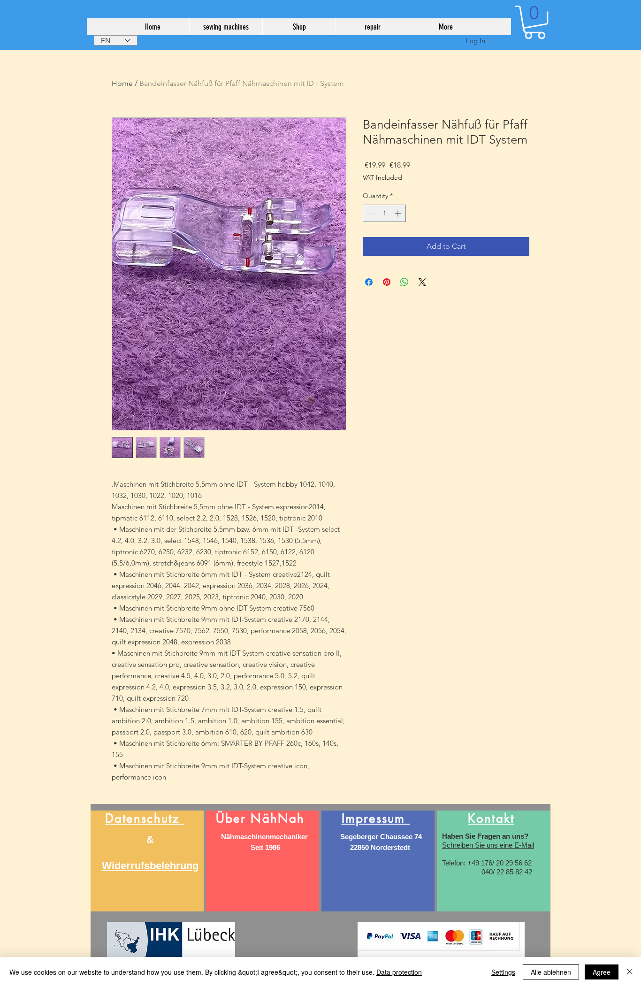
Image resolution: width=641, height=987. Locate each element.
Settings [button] (503, 972)
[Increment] (398, 213)
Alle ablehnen (551, 972)
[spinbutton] (384, 213)
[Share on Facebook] (368, 282)
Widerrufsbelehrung (150, 866)
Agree (601, 972)
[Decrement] (370, 213)
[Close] (629, 971)
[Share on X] (422, 282)
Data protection (399, 972)
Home (122, 83)
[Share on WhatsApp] (404, 282)
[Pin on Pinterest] (386, 282)
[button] (535, 22)
